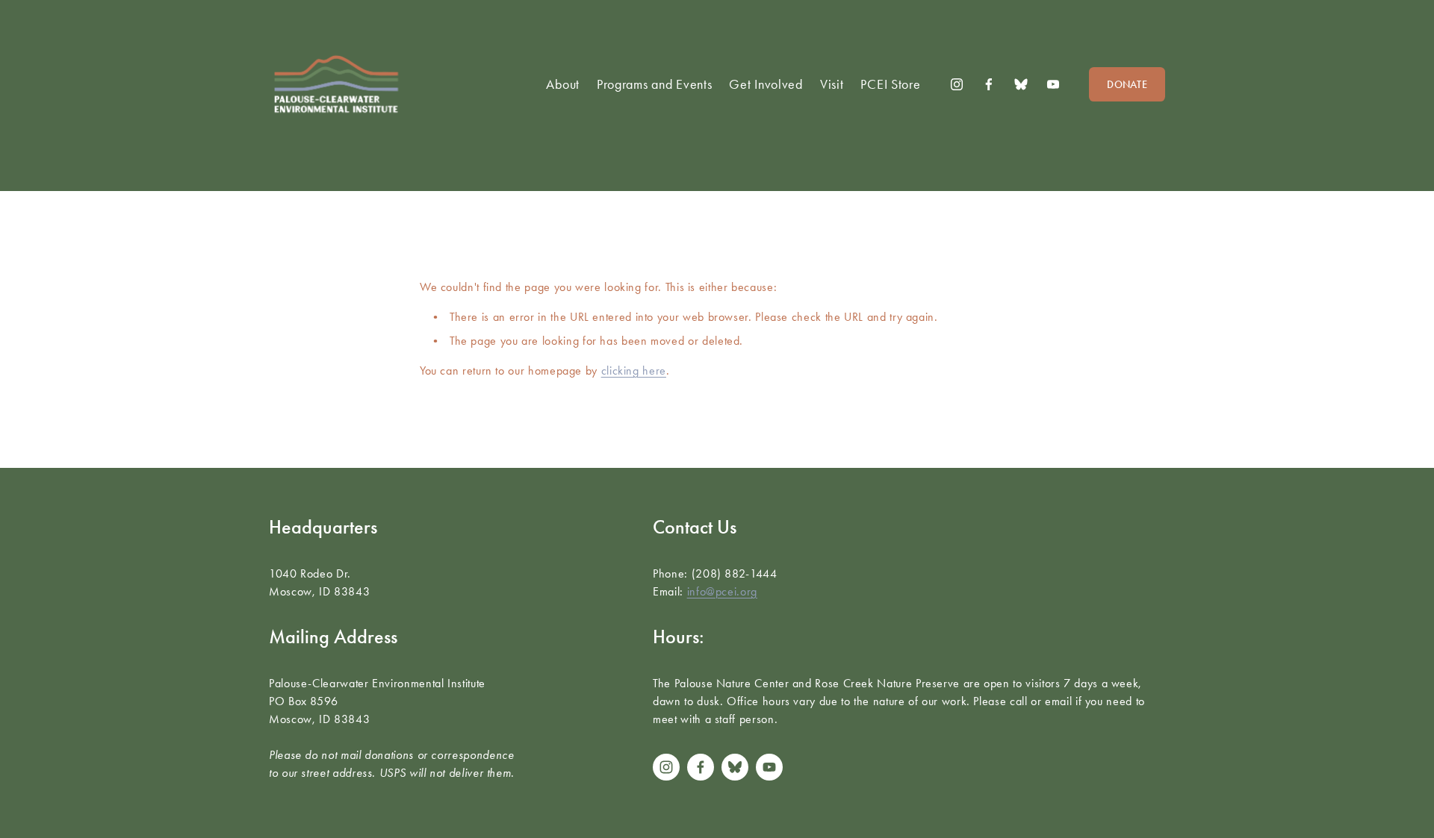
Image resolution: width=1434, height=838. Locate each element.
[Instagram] (956, 84)
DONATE (1127, 84)
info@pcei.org (722, 591)
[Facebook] (988, 84)
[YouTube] (1053, 84)
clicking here (633, 370)
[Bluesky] (1021, 84)
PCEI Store (890, 84)
